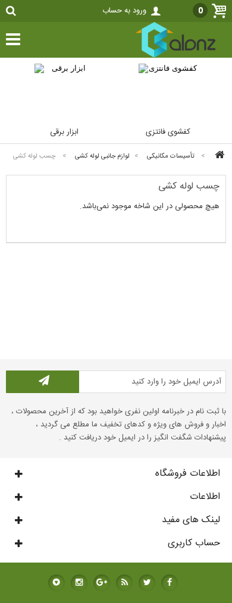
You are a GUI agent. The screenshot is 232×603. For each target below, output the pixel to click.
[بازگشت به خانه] (217, 156)
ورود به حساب (124, 10)
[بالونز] (163, 55)
